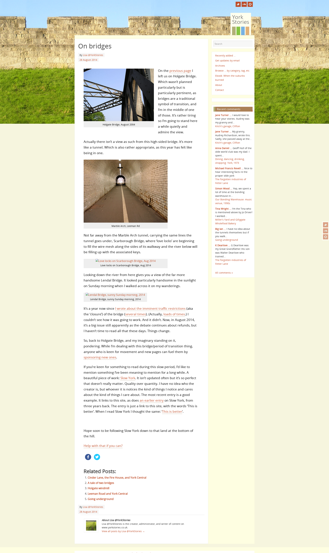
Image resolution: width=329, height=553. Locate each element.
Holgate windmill (98, 488)
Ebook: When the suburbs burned (230, 77)
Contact (219, 90)
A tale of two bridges (101, 483)
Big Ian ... (220, 228)
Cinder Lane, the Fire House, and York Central (117, 477)
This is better (172, 411)
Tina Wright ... (223, 208)
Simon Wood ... (223, 188)
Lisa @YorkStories (93, 55)
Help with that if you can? (103, 445)
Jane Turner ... (223, 115)
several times (135, 314)
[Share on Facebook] (88, 459)
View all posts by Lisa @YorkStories (123, 531)
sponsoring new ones (100, 357)
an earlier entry (152, 400)
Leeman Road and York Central (108, 494)
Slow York (127, 378)
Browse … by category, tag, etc (232, 70)
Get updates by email (227, 60)
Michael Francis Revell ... (229, 168)
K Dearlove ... (222, 245)
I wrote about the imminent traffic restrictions (150, 308)
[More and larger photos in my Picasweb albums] (325, 236)
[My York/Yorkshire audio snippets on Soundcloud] (325, 230)
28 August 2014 (88, 59)
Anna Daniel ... (223, 148)
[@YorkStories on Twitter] (325, 224)
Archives (220, 65)
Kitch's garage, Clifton (227, 126)
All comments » (224, 272)
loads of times (174, 314)
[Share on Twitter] (97, 459)
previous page (180, 70)
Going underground (101, 499)
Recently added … (225, 55)
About (218, 85)
